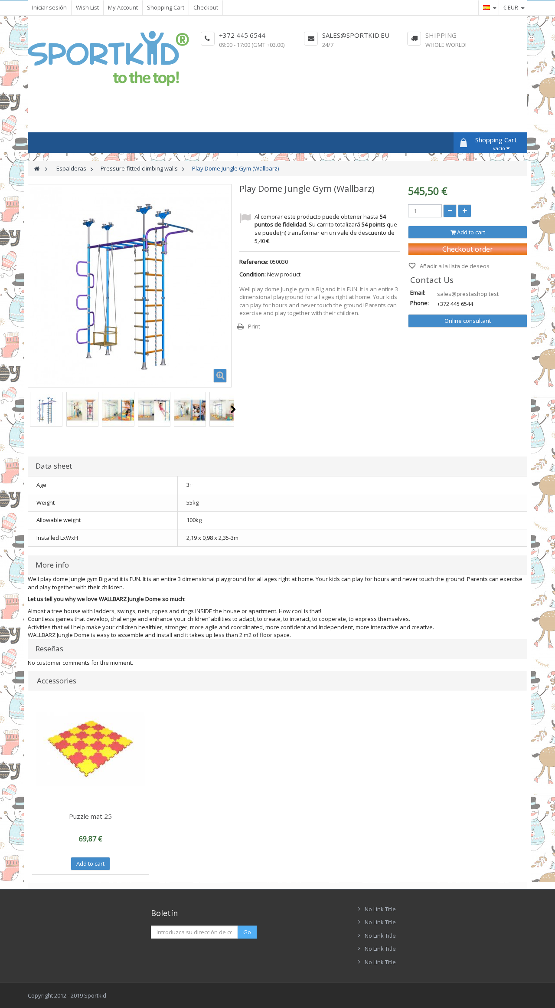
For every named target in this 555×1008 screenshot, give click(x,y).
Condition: (252, 274)
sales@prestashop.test (468, 294)
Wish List (87, 7)
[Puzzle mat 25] (90, 750)
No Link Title (380, 909)
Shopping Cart (165, 7)
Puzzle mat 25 (90, 816)
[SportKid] (108, 58)
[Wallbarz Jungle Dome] (46, 410)
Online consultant (467, 321)
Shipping (441, 35)
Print (254, 326)
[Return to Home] (36, 168)
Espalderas (71, 168)
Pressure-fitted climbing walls (139, 168)
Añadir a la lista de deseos (454, 266)
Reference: (253, 262)
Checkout (205, 7)
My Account (123, 7)
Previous (28, 409)
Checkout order (467, 249)
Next (233, 409)
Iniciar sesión (49, 7)
